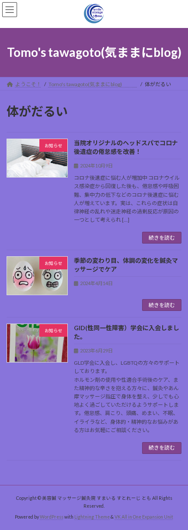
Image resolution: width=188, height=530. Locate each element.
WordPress (51, 517)
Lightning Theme (92, 517)
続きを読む (162, 237)
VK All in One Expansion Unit (144, 517)
